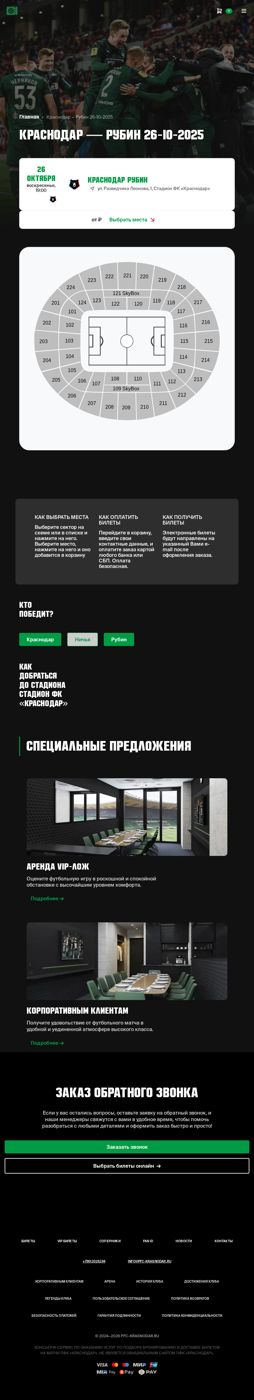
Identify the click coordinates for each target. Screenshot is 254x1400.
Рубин (119, 639)
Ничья (82, 639)
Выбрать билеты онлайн (123, 1166)
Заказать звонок (127, 1147)
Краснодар (40, 639)
